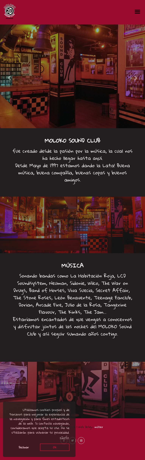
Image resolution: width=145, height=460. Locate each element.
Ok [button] (54, 447)
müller (99, 426)
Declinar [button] (24, 447)
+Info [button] (64, 437)
